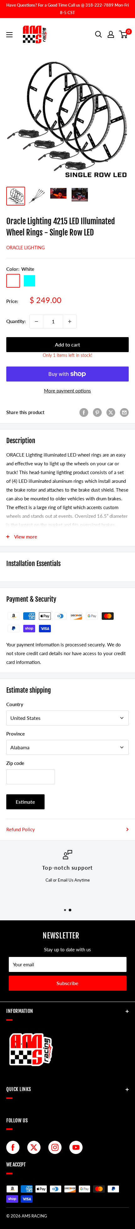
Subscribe (67, 983)
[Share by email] (124, 412)
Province (15, 733)
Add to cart (67, 344)
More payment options (67, 390)
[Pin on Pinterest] (97, 412)
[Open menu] (9, 34)
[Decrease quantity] (36, 321)
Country (14, 704)
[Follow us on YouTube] (77, 1147)
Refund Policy (20, 829)
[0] (123, 34)
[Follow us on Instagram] (56, 1147)
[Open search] (98, 34)
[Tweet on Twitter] (110, 412)
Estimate (25, 802)
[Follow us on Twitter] (35, 1147)
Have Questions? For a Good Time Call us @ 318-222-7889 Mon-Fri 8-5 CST (67, 9)
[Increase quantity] (69, 321)
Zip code (15, 763)
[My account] (111, 34)
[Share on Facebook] (83, 412)
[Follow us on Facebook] (14, 1147)
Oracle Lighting (25, 247)
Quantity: (16, 321)
